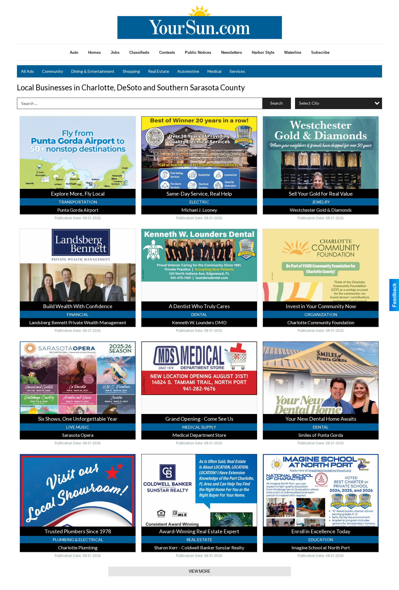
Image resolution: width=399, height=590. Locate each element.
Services (237, 71)
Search (276, 103)
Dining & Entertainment (93, 71)
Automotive (188, 71)
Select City (309, 103)
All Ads (27, 71)
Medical (214, 71)
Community (52, 71)
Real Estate (158, 71)
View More (199, 571)
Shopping (131, 71)
